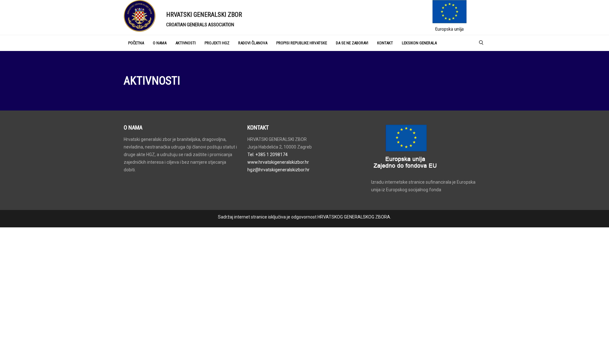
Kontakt (385, 43)
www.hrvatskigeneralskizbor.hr (278, 162)
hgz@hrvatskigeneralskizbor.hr (278, 169)
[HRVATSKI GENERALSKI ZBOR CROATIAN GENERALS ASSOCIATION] (140, 16)
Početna (136, 43)
